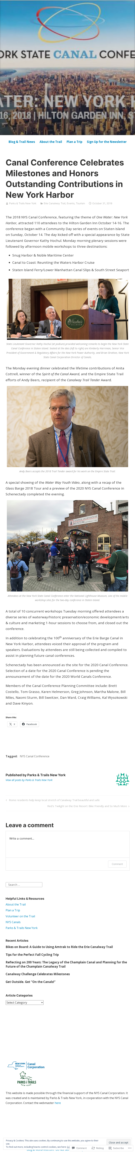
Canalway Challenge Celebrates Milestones (38, 974)
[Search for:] (24, 884)
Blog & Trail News (21, 142)
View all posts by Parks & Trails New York (29, 780)
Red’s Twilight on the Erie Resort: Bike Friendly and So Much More (87, 806)
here (58, 1103)
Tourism (80, 203)
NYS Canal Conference (34, 756)
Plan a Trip (74, 142)
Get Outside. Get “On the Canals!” (31, 982)
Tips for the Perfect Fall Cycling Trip (32, 955)
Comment (117, 863)
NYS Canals (13, 922)
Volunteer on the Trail (20, 916)
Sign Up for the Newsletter (107, 142)
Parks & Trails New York (22, 203)
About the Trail (51, 142)
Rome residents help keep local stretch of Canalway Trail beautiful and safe (52, 800)
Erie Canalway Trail (54, 203)
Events (71, 203)
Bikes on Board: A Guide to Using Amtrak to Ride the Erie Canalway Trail (59, 947)
